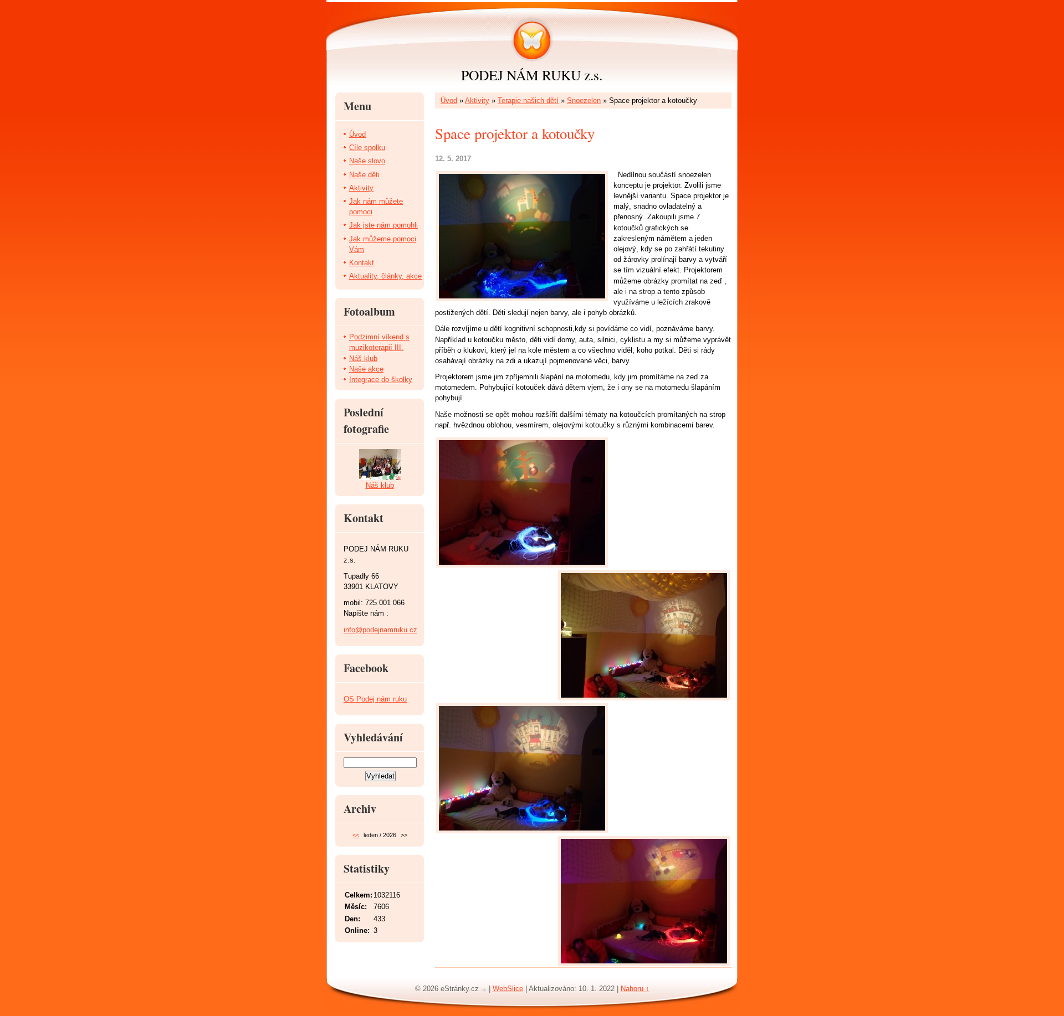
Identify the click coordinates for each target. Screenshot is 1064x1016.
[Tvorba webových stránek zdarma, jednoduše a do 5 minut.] (485, 989)
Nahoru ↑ (635, 988)
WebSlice (508, 988)
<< (355, 835)
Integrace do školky (380, 379)
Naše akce (366, 369)
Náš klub (363, 358)
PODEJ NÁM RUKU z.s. (531, 74)
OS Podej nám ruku (375, 699)
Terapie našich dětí (528, 100)
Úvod (449, 100)
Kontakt (361, 263)
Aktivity (477, 100)
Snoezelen (584, 100)
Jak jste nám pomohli (383, 225)
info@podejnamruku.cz (380, 630)
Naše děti (364, 175)
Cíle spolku (367, 147)
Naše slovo (367, 161)
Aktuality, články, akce (385, 276)
